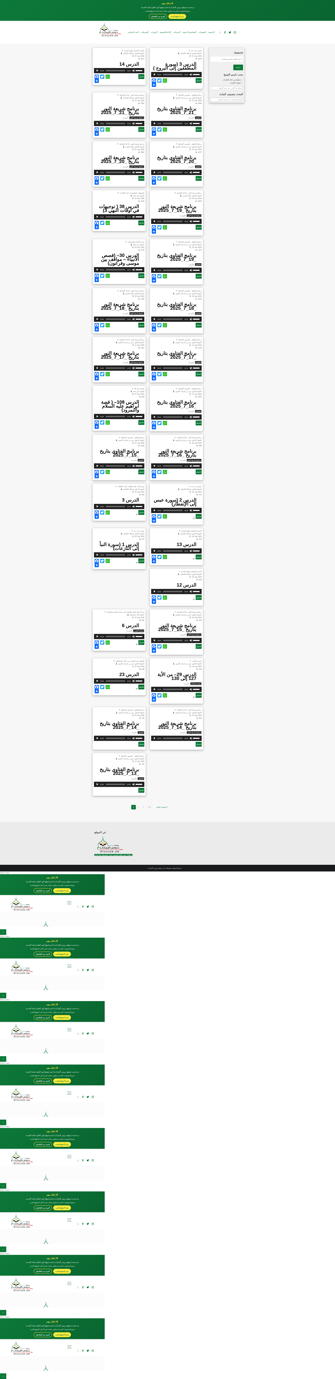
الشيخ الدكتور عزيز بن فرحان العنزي (188, 98)
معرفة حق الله (138, 389)
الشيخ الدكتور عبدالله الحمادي (133, 98)
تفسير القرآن (196, 661)
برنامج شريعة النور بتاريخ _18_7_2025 (120, 306)
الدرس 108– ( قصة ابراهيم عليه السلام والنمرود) (120, 406)
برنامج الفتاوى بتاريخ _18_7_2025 (176, 306)
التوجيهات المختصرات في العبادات (131, 193)
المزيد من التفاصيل (158, 16)
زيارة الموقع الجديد (177, 16)
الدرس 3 (130, 500)
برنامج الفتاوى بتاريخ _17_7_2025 (176, 355)
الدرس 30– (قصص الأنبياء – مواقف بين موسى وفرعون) (120, 259)
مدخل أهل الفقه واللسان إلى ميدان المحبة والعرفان (125, 612)
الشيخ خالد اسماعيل (136, 615)
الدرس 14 (129, 64)
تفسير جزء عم (196, 51)
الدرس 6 (130, 625)
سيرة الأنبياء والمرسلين (135, 242)
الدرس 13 (186, 544)
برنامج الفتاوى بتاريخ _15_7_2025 (119, 453)
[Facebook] (225, 32)
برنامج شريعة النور (136, 118)
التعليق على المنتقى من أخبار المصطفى (129, 661)
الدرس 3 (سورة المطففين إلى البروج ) (174, 66)
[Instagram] (235, 32)
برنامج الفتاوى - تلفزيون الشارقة (190, 95)
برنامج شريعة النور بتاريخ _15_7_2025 (177, 627)
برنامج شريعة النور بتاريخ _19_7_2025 (177, 208)
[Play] (97, 70)
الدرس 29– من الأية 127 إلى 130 (177, 676)
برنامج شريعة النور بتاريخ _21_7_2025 (120, 110)
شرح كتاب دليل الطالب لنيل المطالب (130, 486)
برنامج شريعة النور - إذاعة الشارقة (131, 95)
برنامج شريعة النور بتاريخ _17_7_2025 (120, 355)
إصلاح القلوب (138, 631)
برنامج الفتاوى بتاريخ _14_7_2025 (119, 725)
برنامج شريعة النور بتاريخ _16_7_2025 (177, 453)
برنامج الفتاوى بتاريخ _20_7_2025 (176, 159)
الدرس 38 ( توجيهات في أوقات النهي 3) (119, 208)
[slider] (139, 70)
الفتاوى (198, 118)
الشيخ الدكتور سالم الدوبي (134, 147)
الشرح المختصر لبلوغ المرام (134, 51)
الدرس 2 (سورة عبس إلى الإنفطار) (175, 501)
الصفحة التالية (161, 807)
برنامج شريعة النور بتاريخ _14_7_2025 (177, 725)
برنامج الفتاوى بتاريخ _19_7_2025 (176, 257)
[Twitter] (230, 32)
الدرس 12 (186, 585)
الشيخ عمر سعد (138, 196)
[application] (119, 70)
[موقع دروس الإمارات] (109, 28)
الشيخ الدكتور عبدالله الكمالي (133, 53)
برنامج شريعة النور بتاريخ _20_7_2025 (120, 159)
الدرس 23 (129, 674)
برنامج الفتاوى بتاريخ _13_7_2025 (119, 771)
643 (149, 807)
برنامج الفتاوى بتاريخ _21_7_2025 (176, 110)
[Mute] (133, 70)
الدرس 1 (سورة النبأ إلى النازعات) (119, 546)
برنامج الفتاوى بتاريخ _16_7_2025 (176, 404)
